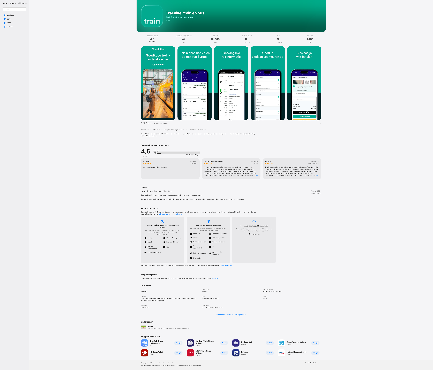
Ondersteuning (197, 365)
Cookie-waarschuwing (183, 365)
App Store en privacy (169, 365)
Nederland (308, 363)
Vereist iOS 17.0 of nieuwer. (272, 291)
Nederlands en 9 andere (210, 298)
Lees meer (216, 278)
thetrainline (145, 307)
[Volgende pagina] (323, 168)
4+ (264, 298)
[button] (14, 15)
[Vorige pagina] (138, 168)
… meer (257, 138)
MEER (256, 175)
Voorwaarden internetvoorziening (150, 365)
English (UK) (316, 363)
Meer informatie (226, 265)
